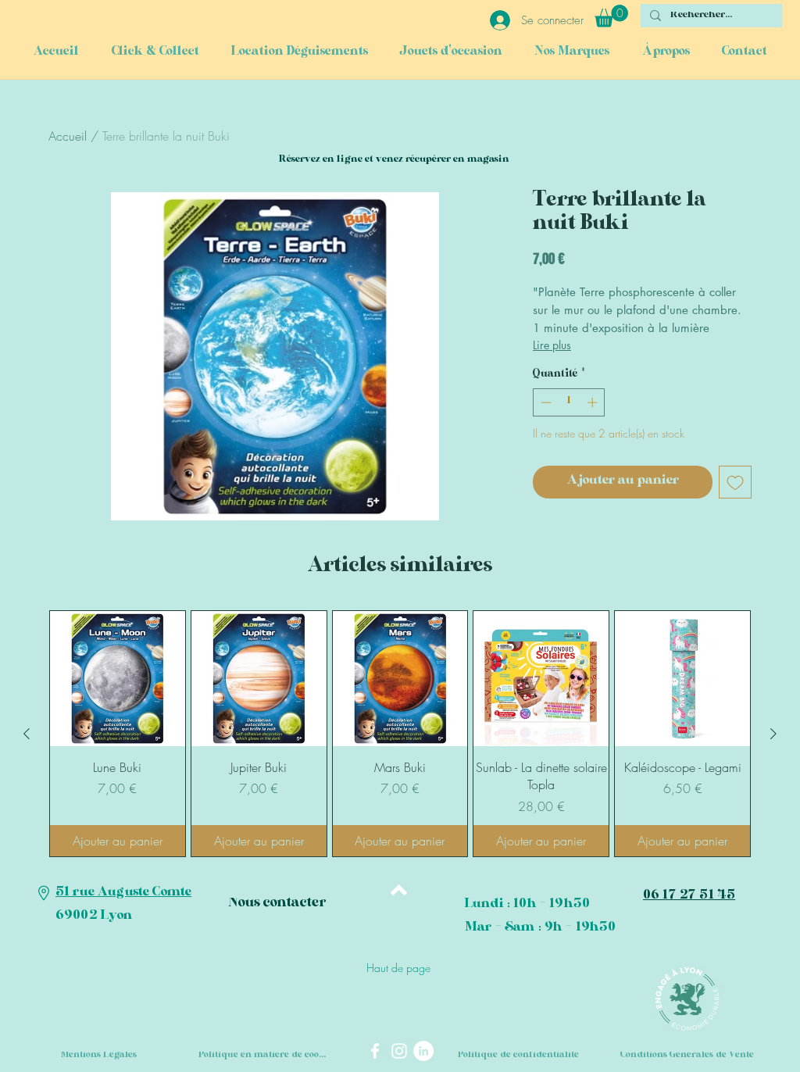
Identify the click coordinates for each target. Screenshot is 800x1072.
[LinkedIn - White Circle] (423, 1051)
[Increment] (593, 402)
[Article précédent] (26, 733)
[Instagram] (399, 1051)
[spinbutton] (569, 402)
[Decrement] (544, 402)
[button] (611, 16)
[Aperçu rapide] (117, 678)
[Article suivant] (773, 733)
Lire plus (552, 345)
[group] (400, 733)
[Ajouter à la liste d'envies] (735, 482)
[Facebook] (375, 1051)
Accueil (67, 136)
